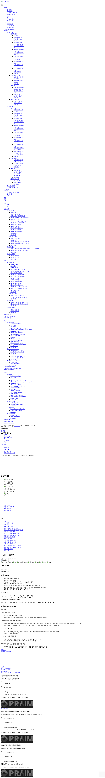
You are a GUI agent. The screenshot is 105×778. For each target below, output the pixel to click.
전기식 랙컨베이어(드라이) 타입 (19, 217)
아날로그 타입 (14, 255)
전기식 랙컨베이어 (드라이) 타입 (19, 271)
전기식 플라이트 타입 (16, 228)
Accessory (13, 347)
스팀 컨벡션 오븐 (12, 236)
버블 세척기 (13, 233)
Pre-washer (13, 326)
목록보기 (3, 650)
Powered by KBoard (6, 651)
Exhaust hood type (15, 363)
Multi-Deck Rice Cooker (13, 360)
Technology (7, 436)
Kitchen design (8, 437)
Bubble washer (14, 346)
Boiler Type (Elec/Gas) (16, 350)
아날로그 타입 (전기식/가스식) (19, 250)
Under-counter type (15, 323)
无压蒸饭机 (10, 407)
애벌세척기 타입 (15, 214)
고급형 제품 (13, 240)
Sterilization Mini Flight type (17, 334)
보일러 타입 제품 (15, 238)
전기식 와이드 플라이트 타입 (18, 286)
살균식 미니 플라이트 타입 (18, 222)
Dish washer (10, 322)
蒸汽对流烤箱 (11, 401)
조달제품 (6, 209)
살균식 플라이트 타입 (16, 229)
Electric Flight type (15, 338)
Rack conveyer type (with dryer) (18, 328)
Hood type (13, 325)
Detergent (6, 440)
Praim (5, 434)
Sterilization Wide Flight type (18, 344)
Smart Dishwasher (15, 335)
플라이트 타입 (14, 226)
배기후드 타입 (14, 257)
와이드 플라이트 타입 (16, 231)
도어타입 (13, 212)
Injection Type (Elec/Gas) (17, 352)
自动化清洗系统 (8, 421)
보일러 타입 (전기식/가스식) (18, 295)
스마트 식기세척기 (15, 224)
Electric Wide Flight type (16, 343)
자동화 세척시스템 (12, 187)
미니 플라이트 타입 (16, 219)
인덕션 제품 (7, 318)
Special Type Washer (9, 366)
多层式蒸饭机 (11, 413)
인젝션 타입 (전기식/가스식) (18, 297)
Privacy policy (4, 708)
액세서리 (13, 235)
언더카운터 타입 (15, 264)
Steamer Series (11, 355)
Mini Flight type (14, 331)
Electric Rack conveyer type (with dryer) (21, 329)
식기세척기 (10, 210)
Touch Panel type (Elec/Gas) (17, 356)
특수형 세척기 (11, 186)
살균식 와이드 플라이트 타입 (18, 288)
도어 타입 (13, 266)
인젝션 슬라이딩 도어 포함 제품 (19, 241)
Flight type (13, 337)
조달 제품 (10, 32)
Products (3, 431)
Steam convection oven (13, 349)
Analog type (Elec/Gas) (16, 357)
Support (6, 441)
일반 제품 (10, 106)
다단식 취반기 (11, 254)
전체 (5, 521)
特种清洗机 (7, 419)
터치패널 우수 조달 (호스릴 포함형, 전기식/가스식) (25, 248)
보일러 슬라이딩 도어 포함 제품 (19, 243)
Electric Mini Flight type (16, 332)
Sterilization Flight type (16, 340)
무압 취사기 (10, 247)
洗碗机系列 (10, 374)
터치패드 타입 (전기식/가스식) (19, 302)
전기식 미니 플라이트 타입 (18, 221)
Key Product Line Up (9, 320)
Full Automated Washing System (12, 368)
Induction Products (9, 369)
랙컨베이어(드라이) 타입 (17, 216)
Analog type (13, 362)
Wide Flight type (14, 341)
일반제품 (6, 260)
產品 (5, 372)
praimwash (17, 426)
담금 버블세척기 (15, 290)
